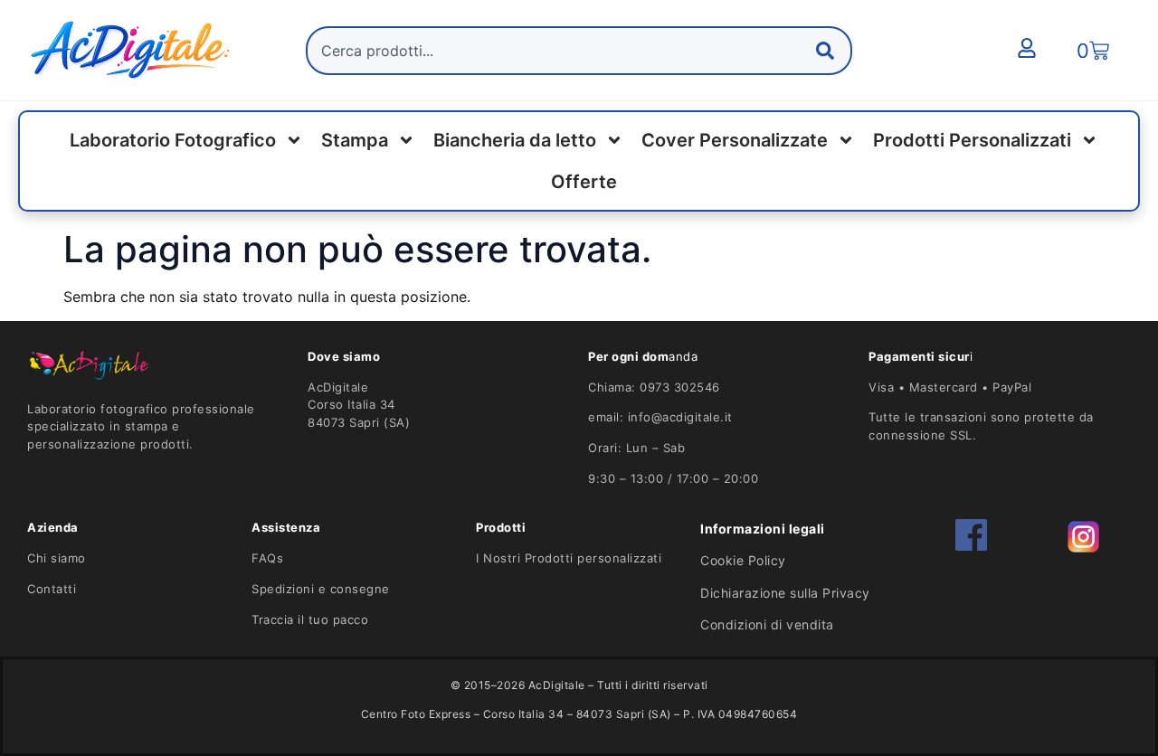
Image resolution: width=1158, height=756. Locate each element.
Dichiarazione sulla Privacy (785, 592)
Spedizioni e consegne (321, 588)
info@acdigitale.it (680, 417)
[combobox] (579, 50)
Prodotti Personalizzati (972, 140)
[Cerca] (828, 51)
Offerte (584, 182)
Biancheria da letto (514, 140)
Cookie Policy (743, 560)
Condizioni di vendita (767, 624)
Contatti (51, 588)
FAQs (267, 558)
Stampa (354, 140)
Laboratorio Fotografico (173, 140)
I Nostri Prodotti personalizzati (568, 558)
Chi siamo (56, 558)
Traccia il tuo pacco (310, 619)
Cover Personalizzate (734, 140)
